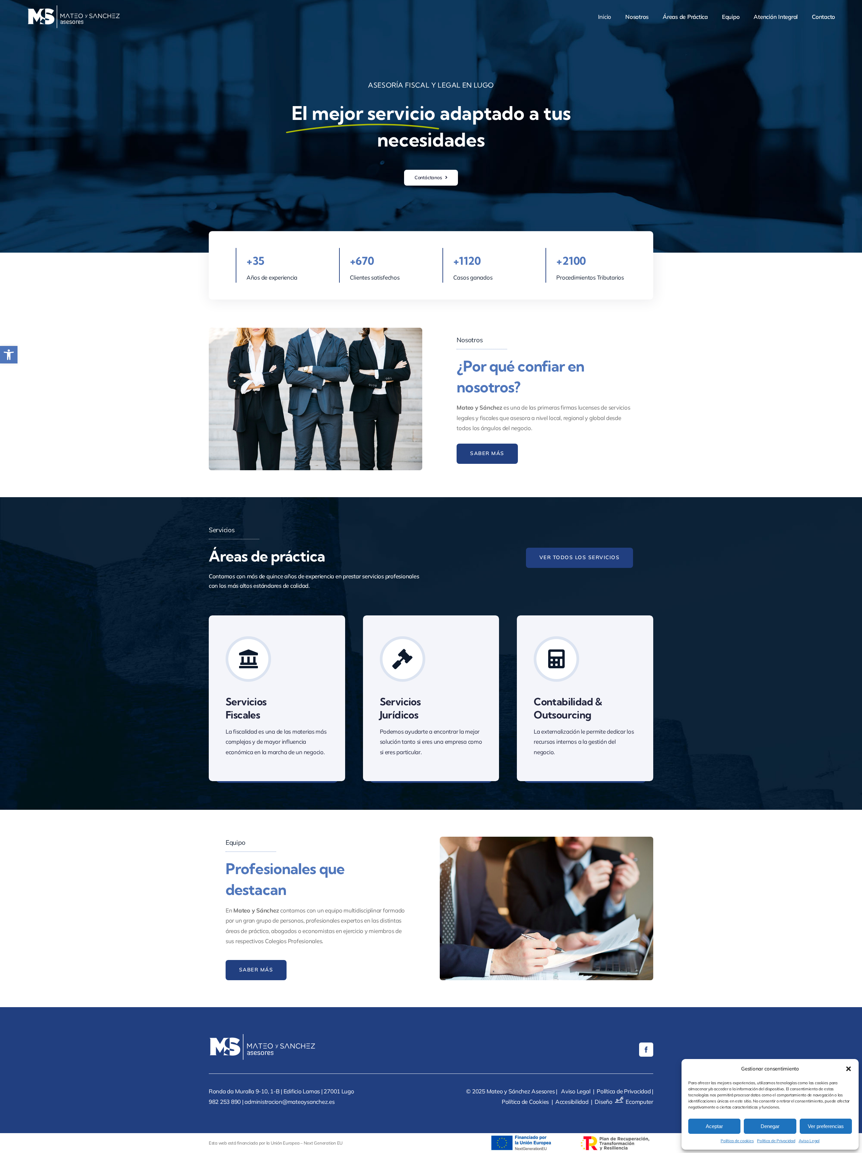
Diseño (603, 1101)
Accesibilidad (572, 1101)
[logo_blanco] (74, 8)
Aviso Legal (809, 1140)
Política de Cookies (525, 1101)
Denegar (770, 1126)
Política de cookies (737, 1140)
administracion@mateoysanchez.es (289, 1101)
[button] (9, 354)
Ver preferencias (826, 1126)
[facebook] (646, 1050)
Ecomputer (639, 1101)
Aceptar (714, 1126)
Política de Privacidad (776, 1140)
